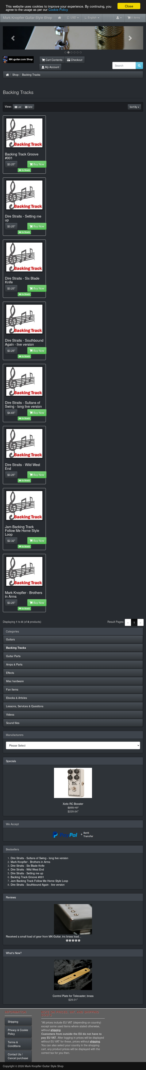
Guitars (10, 639)
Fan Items (12, 689)
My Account (51, 67)
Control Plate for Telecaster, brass (73, 996)
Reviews (11, 897)
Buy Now (38, 164)
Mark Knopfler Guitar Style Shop (27, 17)
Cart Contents (53, 60)
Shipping (13, 1021)
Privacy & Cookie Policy (18, 1032)
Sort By (134, 106)
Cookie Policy (58, 9)
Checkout (76, 60)
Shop (15, 74)
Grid (29, 106)
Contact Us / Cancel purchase (18, 1056)
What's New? (14, 953)
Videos (10, 714)
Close (129, 6)
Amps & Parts (14, 664)
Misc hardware (15, 681)
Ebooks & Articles (16, 698)
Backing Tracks (31, 74)
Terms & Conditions (14, 1044)
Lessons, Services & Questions (24, 706)
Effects (10, 673)
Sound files (12, 723)
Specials (11, 761)
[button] (13, 38)
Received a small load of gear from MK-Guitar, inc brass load (42, 936)
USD (72, 17)
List (19, 106)
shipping (56, 1030)
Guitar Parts (13, 656)
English (91, 17)
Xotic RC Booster (73, 804)
